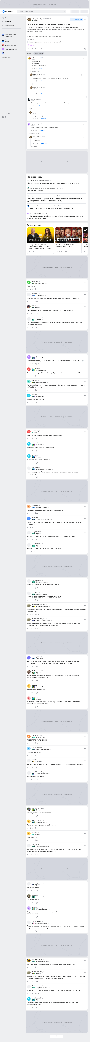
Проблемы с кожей (41, 923)
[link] (40, 240)
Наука (36, 20)
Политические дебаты (43, 469)
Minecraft (39, 699)
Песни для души (41, 961)
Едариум (38, 761)
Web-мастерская (41, 507)
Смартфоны (41, 180)
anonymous (33, 205)
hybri (31, 213)
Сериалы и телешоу (42, 846)
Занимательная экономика (44, 519)
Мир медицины (41, 370)
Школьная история (42, 582)
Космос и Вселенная (42, 358)
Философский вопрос (43, 620)
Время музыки (37, 213)
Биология (38, 320)
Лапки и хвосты (41, 382)
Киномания (39, 658)
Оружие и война (40, 283)
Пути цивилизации (42, 606)
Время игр (39, 396)
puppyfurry (32, 195)
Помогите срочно (35, 191)
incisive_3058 (33, 180)
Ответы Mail (40, 295)
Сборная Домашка (42, 909)
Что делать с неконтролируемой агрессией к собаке (50, 209)
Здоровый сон (40, 822)
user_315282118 (34, 188)
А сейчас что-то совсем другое (47, 188)
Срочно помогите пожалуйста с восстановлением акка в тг (53, 183)
